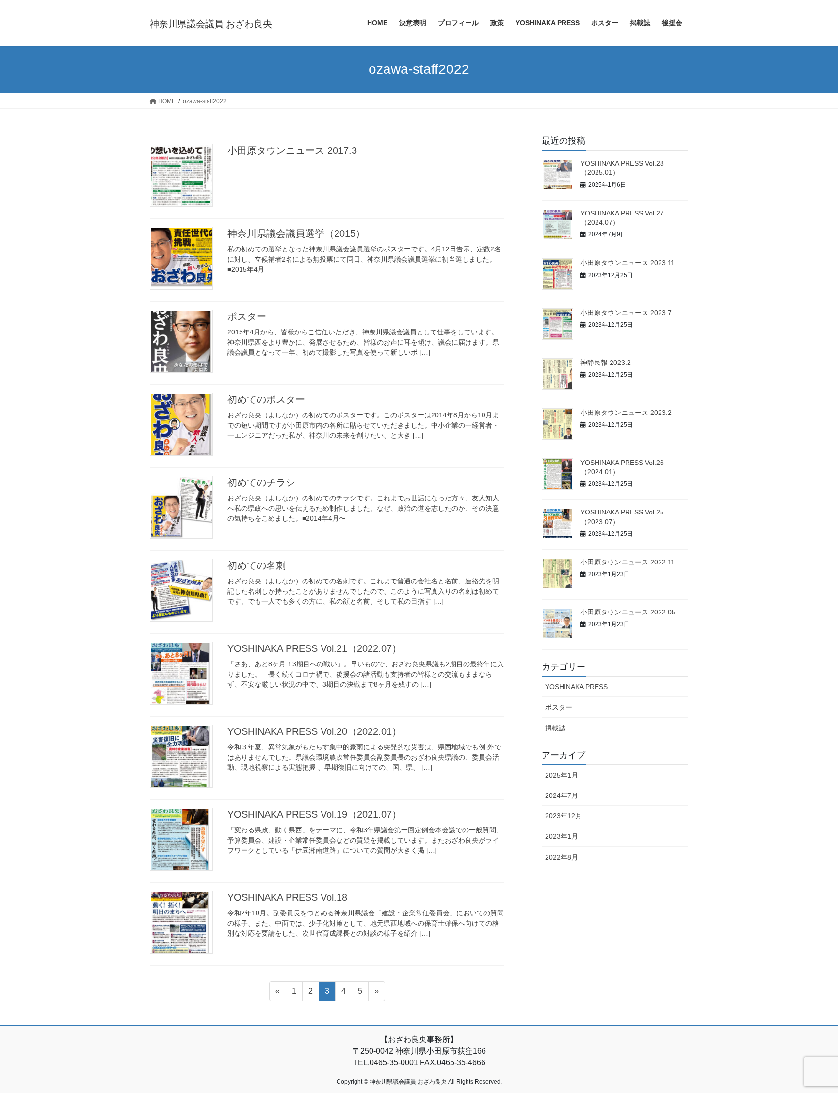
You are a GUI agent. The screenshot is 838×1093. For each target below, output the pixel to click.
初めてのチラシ (261, 482)
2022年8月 (561, 857)
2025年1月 (561, 775)
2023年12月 (563, 816)
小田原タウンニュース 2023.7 (626, 312)
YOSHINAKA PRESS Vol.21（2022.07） (314, 648)
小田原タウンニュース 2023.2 (626, 412)
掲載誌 (555, 728)
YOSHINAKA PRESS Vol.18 (287, 897)
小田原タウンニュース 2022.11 (627, 562)
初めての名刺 (256, 565)
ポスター (246, 316)
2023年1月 (561, 836)
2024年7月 (561, 795)
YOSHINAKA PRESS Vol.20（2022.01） (314, 731)
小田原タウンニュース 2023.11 (627, 262)
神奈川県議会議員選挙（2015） (296, 233)
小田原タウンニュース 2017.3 (292, 150)
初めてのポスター (266, 399)
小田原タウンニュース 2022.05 (628, 612)
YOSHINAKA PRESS (576, 687)
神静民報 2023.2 (605, 362)
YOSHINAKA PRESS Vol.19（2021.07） (314, 814)
